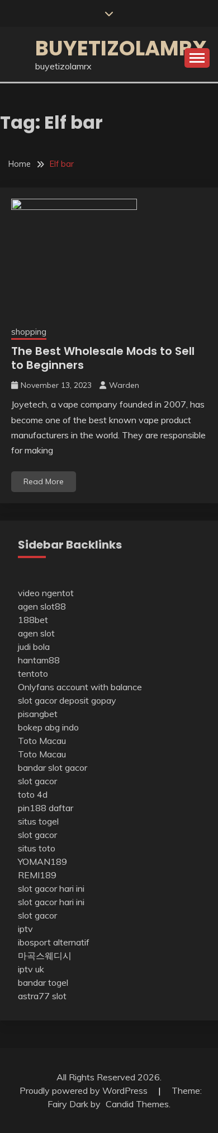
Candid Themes (137, 1103)
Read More (43, 481)
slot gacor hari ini (51, 888)
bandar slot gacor (52, 767)
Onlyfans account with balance (80, 686)
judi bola (34, 646)
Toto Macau (42, 740)
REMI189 (37, 875)
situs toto (36, 848)
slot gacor (37, 780)
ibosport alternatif (53, 942)
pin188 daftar (45, 807)
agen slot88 (42, 606)
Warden (124, 385)
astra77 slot (42, 995)
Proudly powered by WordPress (85, 1090)
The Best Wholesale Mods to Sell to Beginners (103, 358)
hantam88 (39, 660)
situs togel (38, 821)
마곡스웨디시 (45, 955)
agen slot (36, 633)
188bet (33, 619)
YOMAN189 (42, 861)
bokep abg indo (48, 727)
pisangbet (38, 713)
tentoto (33, 673)
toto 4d (33, 794)
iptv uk (31, 969)
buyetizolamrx (121, 48)
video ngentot (46, 592)
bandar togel (43, 982)
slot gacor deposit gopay (67, 700)
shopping (28, 331)
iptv (25, 928)
